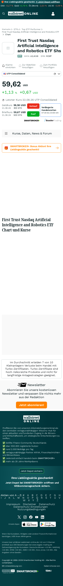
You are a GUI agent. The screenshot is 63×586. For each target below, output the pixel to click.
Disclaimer (29, 504)
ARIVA (23, 536)
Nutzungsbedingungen (31, 509)
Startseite (6, 29)
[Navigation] (3, 14)
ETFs (16, 29)
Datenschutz (47, 504)
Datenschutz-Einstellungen (30, 506)
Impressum (13, 504)
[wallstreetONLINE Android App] (48, 526)
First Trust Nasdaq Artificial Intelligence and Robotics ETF (30, 32)
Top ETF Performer (31, 29)
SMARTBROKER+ (46, 458)
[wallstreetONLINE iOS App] (30, 526)
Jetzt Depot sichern (31, 471)
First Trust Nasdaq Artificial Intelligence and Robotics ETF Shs (39, 45)
